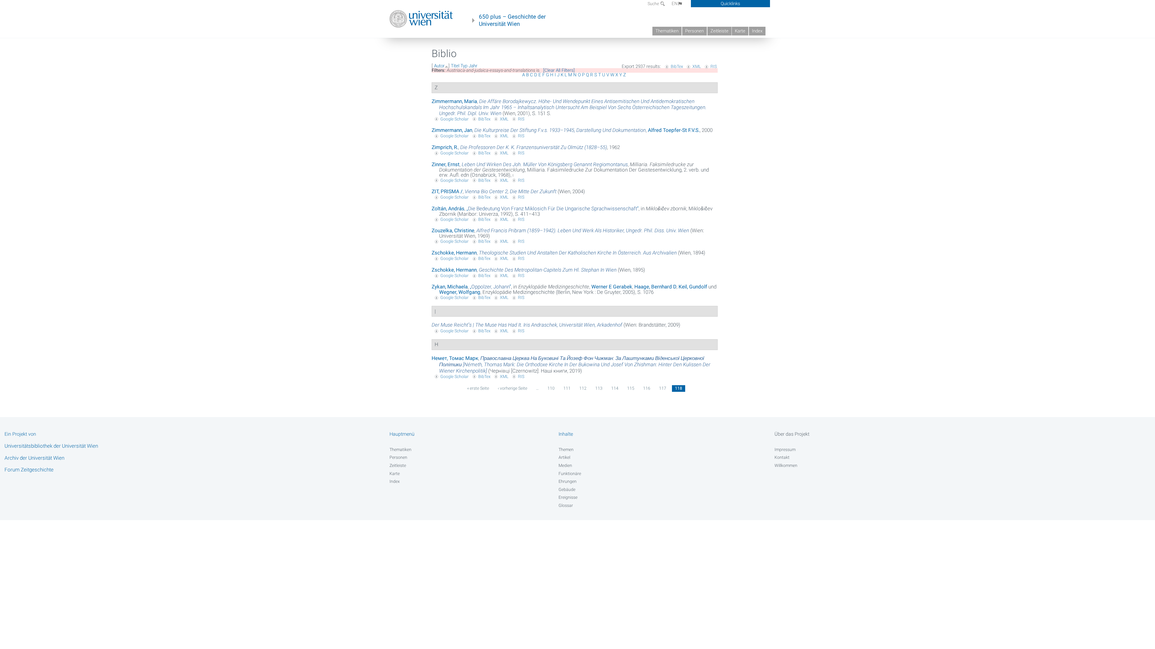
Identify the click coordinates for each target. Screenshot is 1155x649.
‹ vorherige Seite (512, 388)
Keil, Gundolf (693, 287)
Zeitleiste (719, 31)
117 (662, 388)
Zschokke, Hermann (454, 253)
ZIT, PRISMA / (447, 191)
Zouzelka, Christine (453, 230)
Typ (463, 66)
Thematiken (667, 31)
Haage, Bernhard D (655, 287)
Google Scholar (454, 119)
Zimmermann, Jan (452, 130)
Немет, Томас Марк (455, 358)
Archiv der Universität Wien (34, 458)
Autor (439, 66)
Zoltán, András (448, 209)
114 (614, 388)
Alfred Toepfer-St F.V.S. (674, 130)
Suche (654, 3)
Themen (566, 449)
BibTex (677, 66)
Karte (740, 31)
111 (567, 388)
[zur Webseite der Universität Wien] (421, 19)
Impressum (785, 449)
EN (675, 3)
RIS (713, 66)
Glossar (566, 505)
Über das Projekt (792, 434)
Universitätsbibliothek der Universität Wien (51, 446)
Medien (565, 465)
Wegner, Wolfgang (459, 292)
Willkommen (786, 465)
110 (551, 388)
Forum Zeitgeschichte (29, 470)
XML (696, 66)
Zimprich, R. (445, 147)
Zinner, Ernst (446, 164)
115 (630, 388)
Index (757, 31)
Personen (694, 31)
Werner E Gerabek (611, 287)
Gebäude (567, 489)
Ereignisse (568, 497)
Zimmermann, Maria (454, 101)
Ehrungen (568, 481)
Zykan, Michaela (450, 287)
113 (598, 388)
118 (678, 388)
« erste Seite (478, 388)
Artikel (564, 457)
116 (646, 388)
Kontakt (782, 457)
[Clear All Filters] (559, 70)
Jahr (473, 66)
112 (583, 388)
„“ (553, 209)
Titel (455, 66)
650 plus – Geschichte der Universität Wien (512, 20)
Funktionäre (570, 473)
